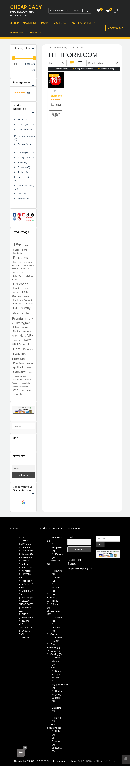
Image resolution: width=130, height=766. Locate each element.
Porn (16, 349)
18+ (55, 91)
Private (30, 363)
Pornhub (28, 349)
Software (22, 167)
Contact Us (27, 550)
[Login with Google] (23, 502)
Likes (16, 327)
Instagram (23, 157)
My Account (114, 27)
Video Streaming (26, 185)
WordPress (23, 198)
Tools (20, 172)
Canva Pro (25, 269)
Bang (24, 249)
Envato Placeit (25, 144)
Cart (24, 537)
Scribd (28, 368)
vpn (15, 390)
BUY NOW (56, 115)
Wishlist (25, 637)
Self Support (28, 597)
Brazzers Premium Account (22, 264)
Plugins (59, 554)
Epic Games (20, 294)
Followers (18, 303)
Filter (17, 64)
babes (16, 249)
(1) (22, 93)
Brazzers (20, 258)
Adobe (27, 245)
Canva (21, 124)
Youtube (18, 394)
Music (21, 162)
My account (27, 567)
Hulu (57, 731)
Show (50, 63)
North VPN (17, 340)
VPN (20, 193)
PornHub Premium (19, 356)
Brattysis (17, 253)
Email (70, 537)
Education (23, 129)
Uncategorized (25, 177)
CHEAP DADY (26, 7)
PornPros (18, 363)
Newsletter (27, 570)
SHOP (25, 614)
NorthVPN (27, 335)
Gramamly (22, 308)
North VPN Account (21, 342)
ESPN (26, 296)
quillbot (18, 367)
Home (50, 47)
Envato (16, 288)
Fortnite (29, 303)
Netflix (16, 331)
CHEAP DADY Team (106, 761)
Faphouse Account (22, 300)
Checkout (26, 547)
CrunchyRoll (18, 272)
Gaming (22, 152)
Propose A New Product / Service (26, 584)
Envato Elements (26, 136)
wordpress (26, 390)
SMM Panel (27, 617)
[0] (21, 753)
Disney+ (18, 275)
